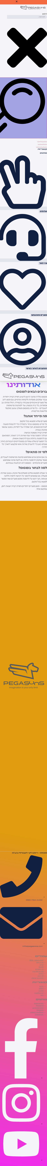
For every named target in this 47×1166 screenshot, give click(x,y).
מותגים (41, 967)
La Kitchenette (38, 1008)
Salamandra (39, 1003)
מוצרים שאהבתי (38, 971)
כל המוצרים (39, 969)
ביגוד (42, 995)
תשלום (41, 973)
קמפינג (41, 988)
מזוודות (41, 991)
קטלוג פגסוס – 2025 (36, 960)
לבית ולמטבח (39, 993)
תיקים (41, 986)
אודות (42, 965)
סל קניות (41, 976)
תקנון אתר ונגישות (37, 978)
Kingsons (40, 1010)
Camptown (39, 1014)
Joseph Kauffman (37, 1012)
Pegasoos (40, 1005)
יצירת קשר (40, 962)
